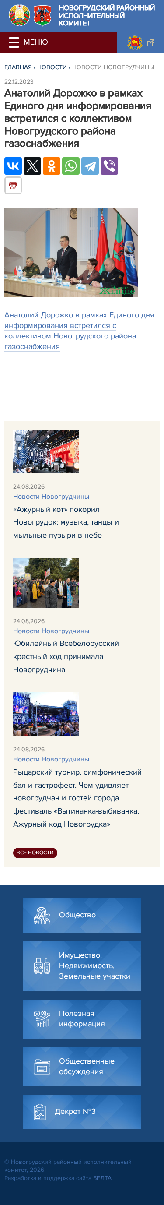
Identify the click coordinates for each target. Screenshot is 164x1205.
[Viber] (109, 166)
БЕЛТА (102, 1178)
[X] (32, 166)
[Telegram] (90, 166)
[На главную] (19, 15)
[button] (15, 42)
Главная (18, 67)
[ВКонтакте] (13, 166)
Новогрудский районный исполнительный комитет (107, 16)
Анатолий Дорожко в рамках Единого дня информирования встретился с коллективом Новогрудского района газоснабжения (79, 330)
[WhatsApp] (71, 166)
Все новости (35, 852)
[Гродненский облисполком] (140, 42)
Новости (52, 67)
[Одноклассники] (51, 166)
